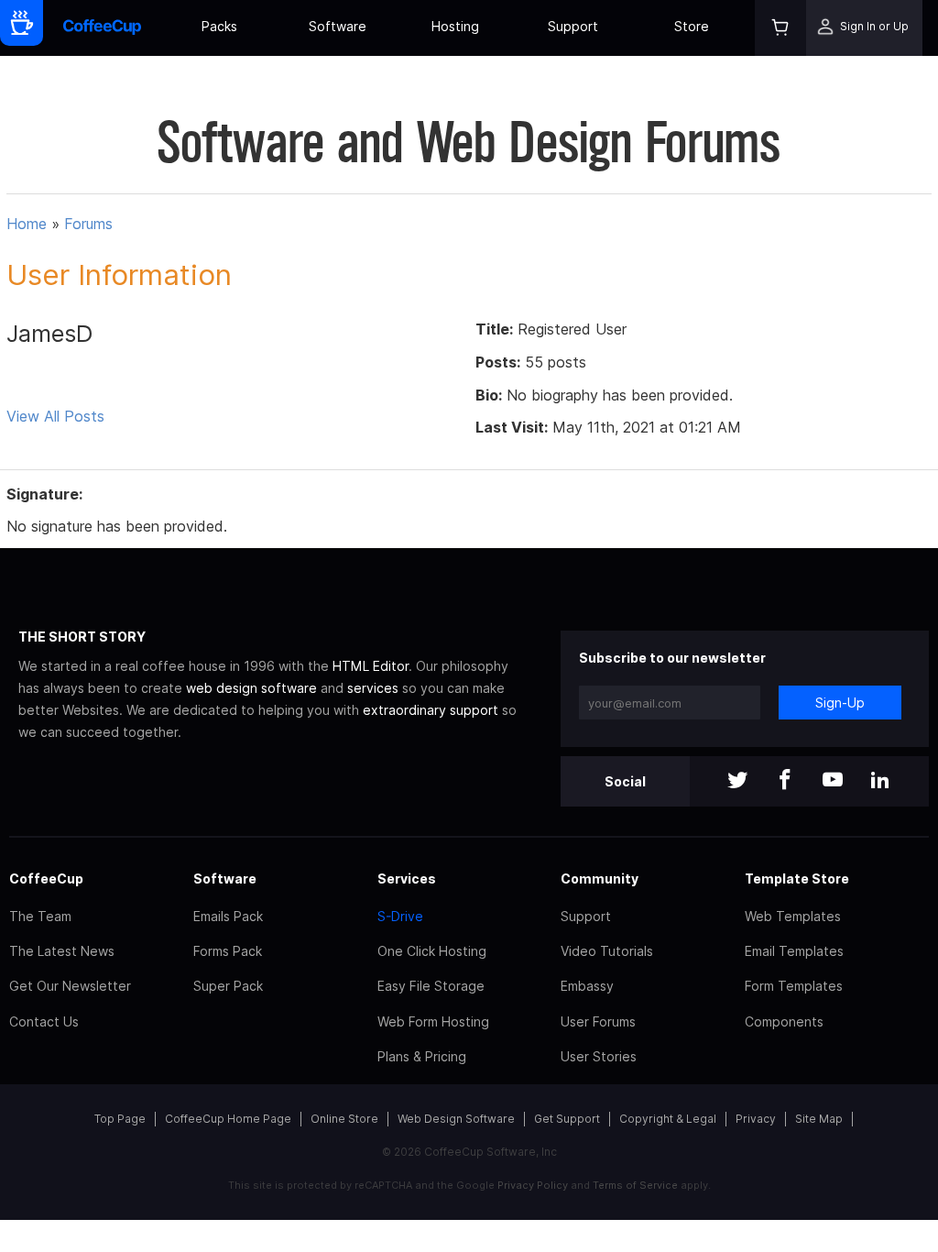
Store (691, 26)
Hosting (455, 26)
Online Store (344, 1119)
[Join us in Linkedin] (880, 781)
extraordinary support (430, 710)
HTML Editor (371, 666)
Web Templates (793, 916)
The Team (40, 916)
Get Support (567, 1119)
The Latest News (62, 951)
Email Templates (794, 951)
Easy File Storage (431, 986)
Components (784, 1021)
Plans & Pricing (421, 1056)
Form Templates (794, 986)
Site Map (819, 1119)
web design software (251, 688)
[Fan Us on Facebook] (785, 781)
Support (573, 26)
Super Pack (228, 986)
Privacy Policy (532, 1185)
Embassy (587, 986)
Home (26, 223)
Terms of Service (635, 1185)
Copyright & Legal (667, 1119)
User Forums (598, 1021)
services (372, 688)
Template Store (797, 878)
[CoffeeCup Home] (102, 28)
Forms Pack (227, 951)
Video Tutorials (607, 951)
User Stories (599, 1056)
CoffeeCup (46, 878)
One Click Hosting (431, 951)
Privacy (756, 1119)
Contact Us (44, 1021)
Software (337, 26)
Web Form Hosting (433, 1021)
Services (406, 878)
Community (599, 878)
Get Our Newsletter (70, 986)
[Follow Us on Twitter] (737, 781)
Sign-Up (840, 702)
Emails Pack (228, 916)
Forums (88, 223)
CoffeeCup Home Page (228, 1119)
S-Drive (400, 916)
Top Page (120, 1119)
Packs (219, 26)
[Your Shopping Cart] (780, 28)
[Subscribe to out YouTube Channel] (832, 781)
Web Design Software (456, 1119)
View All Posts (55, 416)
